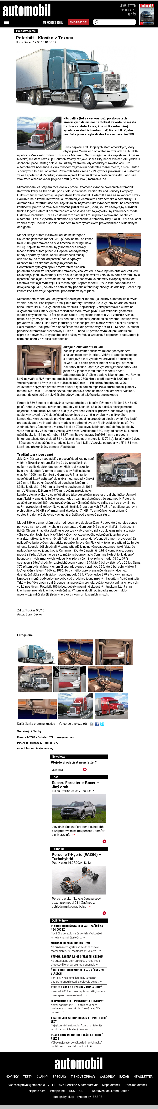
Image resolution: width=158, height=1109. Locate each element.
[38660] (114, 663)
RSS (72, 1091)
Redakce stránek (136, 1085)
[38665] (38, 663)
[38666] (111, 718)
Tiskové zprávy (83, 1076)
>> (73, 835)
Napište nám (37, 1091)
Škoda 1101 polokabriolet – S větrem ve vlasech (77, 972)
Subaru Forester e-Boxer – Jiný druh (75, 784)
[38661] (35, 690)
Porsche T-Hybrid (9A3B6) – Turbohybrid (76, 856)
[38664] (38, 718)
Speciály (59, 1076)
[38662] (70, 690)
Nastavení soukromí (105, 1091)
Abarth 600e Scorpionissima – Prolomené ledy (79, 1019)
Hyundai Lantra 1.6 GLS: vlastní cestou (77, 956)
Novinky (12, 1076)
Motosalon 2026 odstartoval (71, 943)
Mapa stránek (111, 1085)
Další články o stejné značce (36, 724)
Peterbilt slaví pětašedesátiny (35, 748)
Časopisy (107, 1076)
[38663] (105, 690)
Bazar (124, 1076)
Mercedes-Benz (53, 22)
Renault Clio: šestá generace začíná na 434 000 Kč (77, 927)
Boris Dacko (24, 42)
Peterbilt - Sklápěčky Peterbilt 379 (37, 742)
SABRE (97, 1097)
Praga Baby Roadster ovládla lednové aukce (77, 1036)
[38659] (76, 663)
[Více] (104, 842)
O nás (132, 14)
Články (42, 1076)
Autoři (125, 1091)
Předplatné (128, 9)
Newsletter (127, 5)
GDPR (83, 1091)
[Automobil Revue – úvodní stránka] (79, 1063)
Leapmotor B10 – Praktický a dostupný (77, 1001)
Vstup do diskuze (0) (73, 724)
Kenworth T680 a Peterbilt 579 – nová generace (45, 737)
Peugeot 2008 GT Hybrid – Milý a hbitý (76, 987)
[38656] (76, 718)
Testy (27, 1076)
